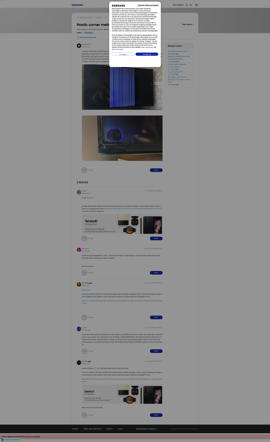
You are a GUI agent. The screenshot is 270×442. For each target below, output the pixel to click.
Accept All (147, 54)
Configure (123, 54)
